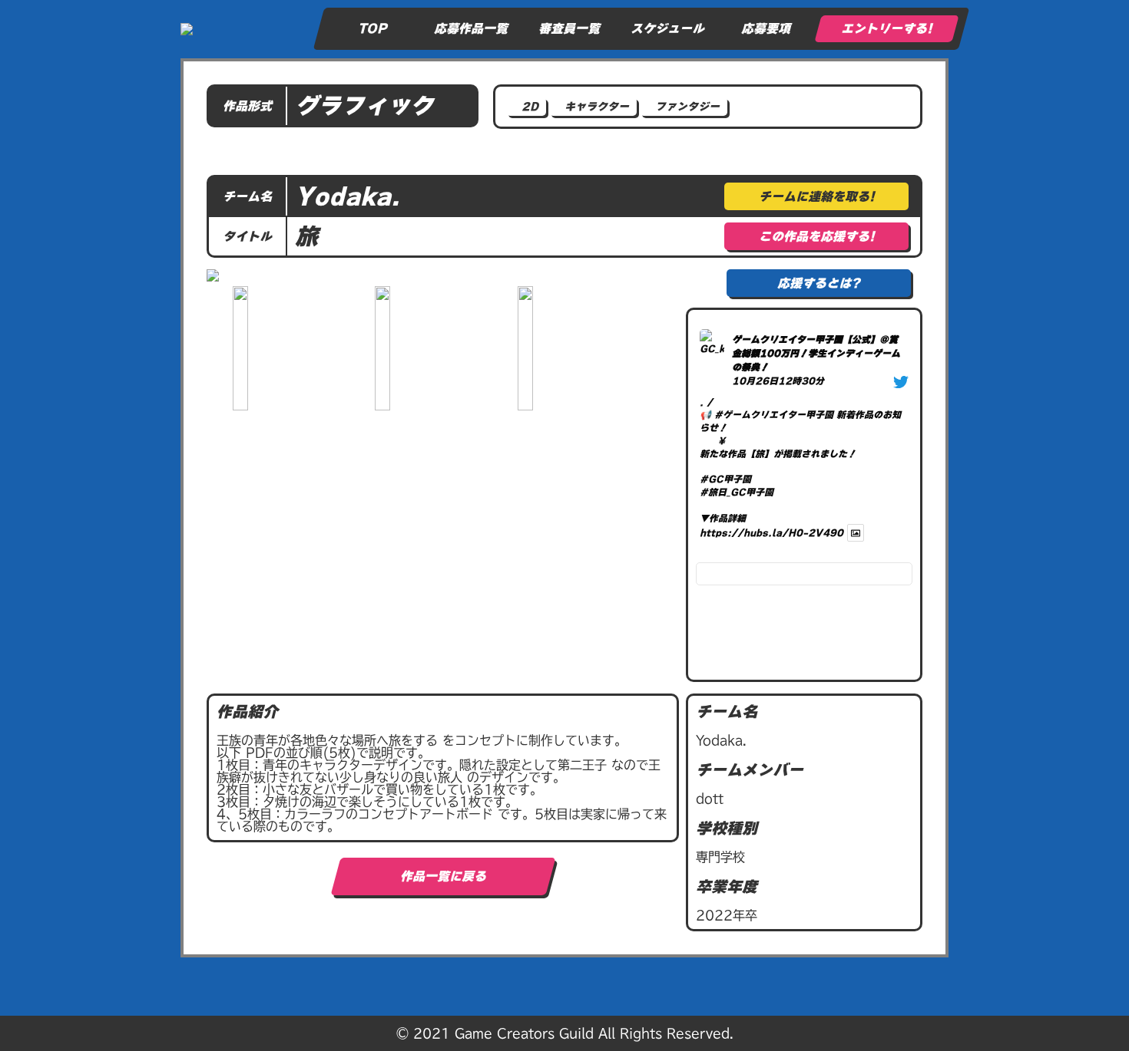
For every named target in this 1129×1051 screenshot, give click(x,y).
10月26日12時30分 (778, 380)
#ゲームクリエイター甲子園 (773, 414)
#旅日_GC (723, 491)
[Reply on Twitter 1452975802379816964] (701, 549)
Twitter (741, 549)
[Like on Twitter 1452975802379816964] (728, 549)
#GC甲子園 (725, 478)
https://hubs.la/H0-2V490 (771, 532)
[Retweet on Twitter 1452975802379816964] (714, 549)
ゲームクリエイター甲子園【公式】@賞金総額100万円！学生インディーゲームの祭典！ (816, 352)
